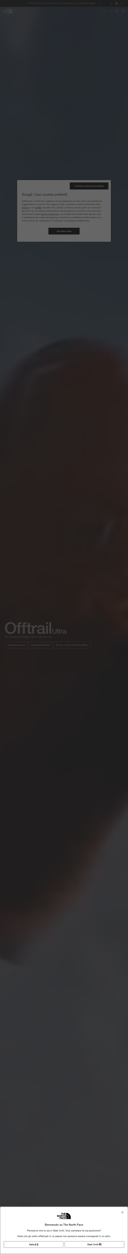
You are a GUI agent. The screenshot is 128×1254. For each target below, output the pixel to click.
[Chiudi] (122, 1212)
